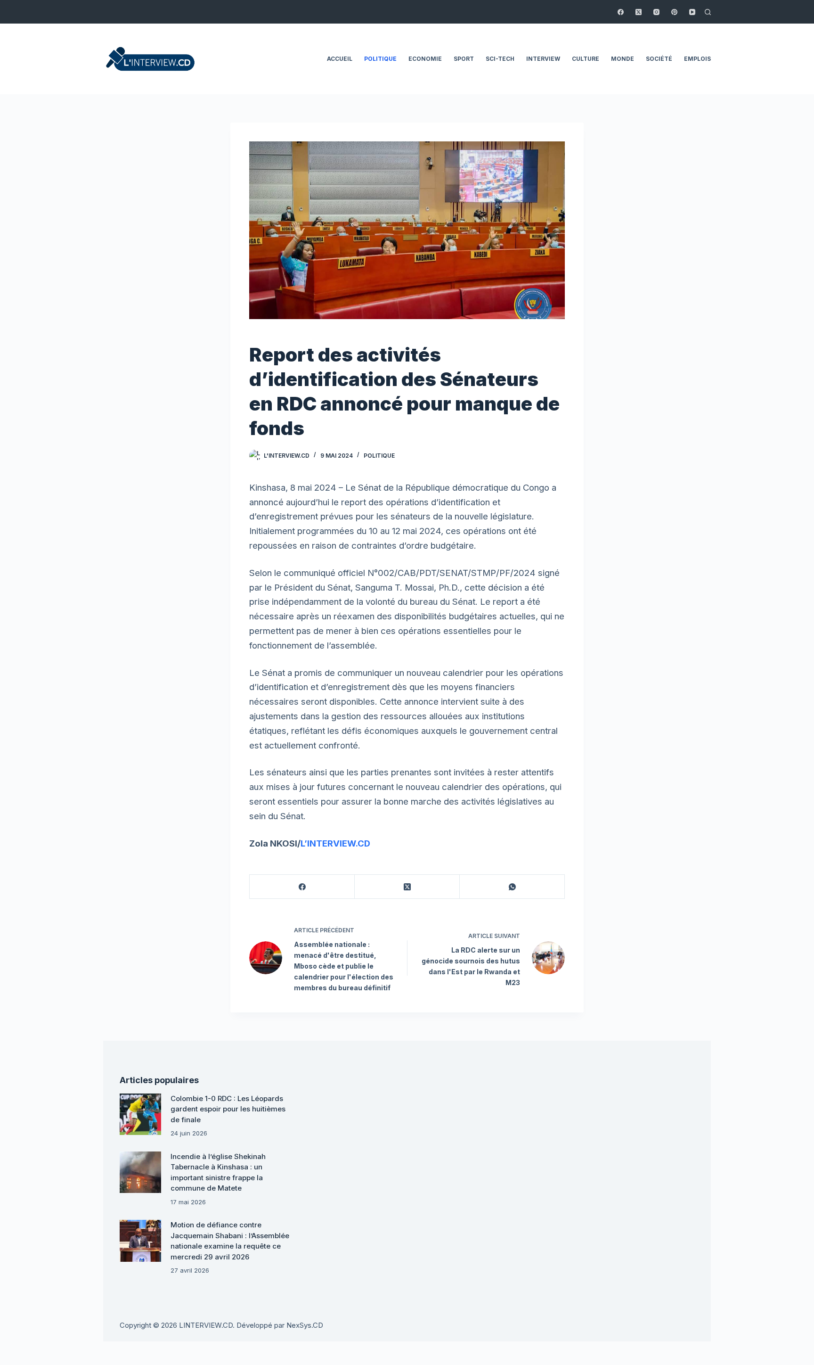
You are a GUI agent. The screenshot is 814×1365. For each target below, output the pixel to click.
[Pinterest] (674, 12)
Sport (464, 58)
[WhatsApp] (512, 887)
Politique (380, 58)
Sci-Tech (500, 58)
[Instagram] (656, 12)
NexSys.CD (304, 1325)
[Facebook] (621, 12)
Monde (622, 58)
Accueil (339, 58)
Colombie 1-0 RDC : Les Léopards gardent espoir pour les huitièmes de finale (228, 1109)
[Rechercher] (708, 12)
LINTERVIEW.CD (206, 1325)
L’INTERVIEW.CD (335, 843)
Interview (543, 58)
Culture (585, 58)
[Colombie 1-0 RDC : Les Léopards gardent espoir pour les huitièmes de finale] (140, 1114)
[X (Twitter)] (638, 12)
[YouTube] (692, 12)
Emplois (697, 58)
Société (659, 58)
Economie (425, 58)
